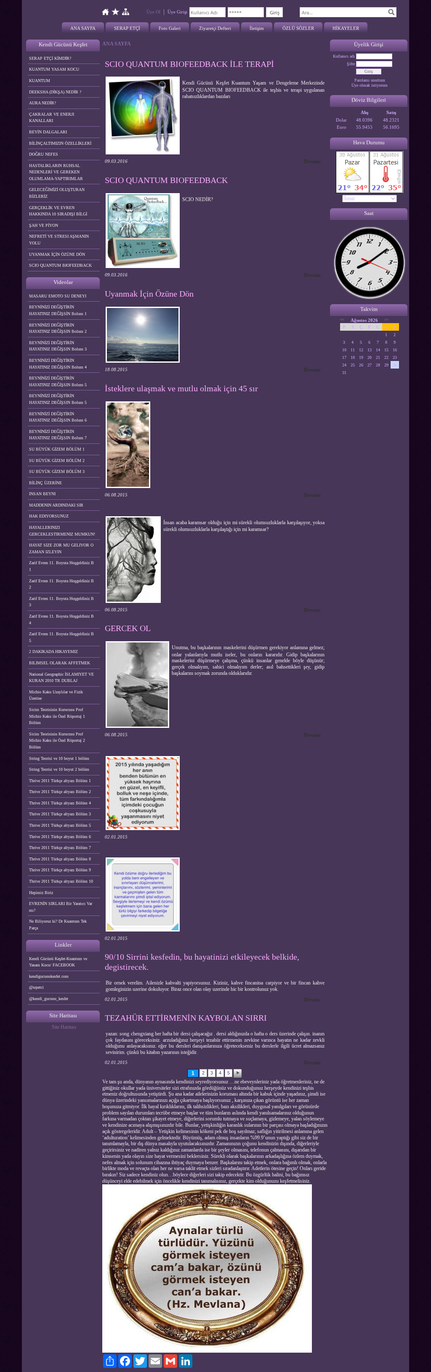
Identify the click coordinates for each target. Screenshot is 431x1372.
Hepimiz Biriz (41, 892)
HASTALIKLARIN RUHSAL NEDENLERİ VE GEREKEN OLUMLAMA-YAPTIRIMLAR (56, 172)
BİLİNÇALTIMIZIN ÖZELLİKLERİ (60, 143)
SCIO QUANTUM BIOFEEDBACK (60, 265)
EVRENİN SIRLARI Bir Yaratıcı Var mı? (60, 907)
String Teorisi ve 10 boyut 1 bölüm (59, 758)
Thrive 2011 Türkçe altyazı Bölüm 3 (60, 814)
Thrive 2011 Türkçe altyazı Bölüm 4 (60, 803)
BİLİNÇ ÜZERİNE (45, 482)
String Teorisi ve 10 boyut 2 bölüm (59, 769)
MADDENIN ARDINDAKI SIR (56, 505)
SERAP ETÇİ (127, 28)
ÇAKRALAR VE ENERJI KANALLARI (51, 117)
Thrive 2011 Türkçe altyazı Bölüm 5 (60, 825)
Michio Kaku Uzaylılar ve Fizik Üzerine (56, 695)
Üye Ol (153, 11)
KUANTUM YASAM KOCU (54, 69)
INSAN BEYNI (42, 493)
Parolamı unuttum (369, 80)
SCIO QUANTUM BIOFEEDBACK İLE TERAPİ (189, 64)
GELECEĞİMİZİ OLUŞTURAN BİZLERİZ (57, 193)
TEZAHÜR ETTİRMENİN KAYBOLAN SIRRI (186, 1017)
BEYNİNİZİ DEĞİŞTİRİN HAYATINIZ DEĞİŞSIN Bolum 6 (58, 417)
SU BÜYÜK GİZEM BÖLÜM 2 (57, 460)
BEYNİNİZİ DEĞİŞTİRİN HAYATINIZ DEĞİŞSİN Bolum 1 (58, 310)
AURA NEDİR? (42, 103)
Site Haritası (64, 1027)
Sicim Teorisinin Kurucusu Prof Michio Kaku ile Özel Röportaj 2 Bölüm (57, 740)
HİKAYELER (346, 28)
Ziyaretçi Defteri (215, 28)
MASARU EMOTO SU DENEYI (57, 296)
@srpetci (36, 987)
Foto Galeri (170, 28)
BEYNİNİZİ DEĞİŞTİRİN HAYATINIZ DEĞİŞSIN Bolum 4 (58, 363)
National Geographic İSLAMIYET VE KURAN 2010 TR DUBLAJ (61, 677)
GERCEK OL (128, 628)
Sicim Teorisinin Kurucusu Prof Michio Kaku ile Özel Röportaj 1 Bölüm (57, 716)
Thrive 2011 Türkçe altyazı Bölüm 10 (61, 881)
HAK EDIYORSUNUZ (49, 516)
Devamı (312, 162)
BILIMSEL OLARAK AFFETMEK (59, 663)
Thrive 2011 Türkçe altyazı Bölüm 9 (60, 870)
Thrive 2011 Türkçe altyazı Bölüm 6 (60, 836)
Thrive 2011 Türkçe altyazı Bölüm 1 (60, 780)
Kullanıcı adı (344, 56)
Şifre (351, 63)
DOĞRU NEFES (43, 154)
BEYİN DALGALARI (48, 132)
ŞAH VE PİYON (43, 225)
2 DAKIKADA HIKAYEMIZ (53, 651)
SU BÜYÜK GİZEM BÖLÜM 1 (57, 449)
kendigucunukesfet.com (49, 976)
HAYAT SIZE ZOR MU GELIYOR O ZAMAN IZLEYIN (61, 548)
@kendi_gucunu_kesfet (48, 998)
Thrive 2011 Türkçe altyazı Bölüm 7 (60, 847)
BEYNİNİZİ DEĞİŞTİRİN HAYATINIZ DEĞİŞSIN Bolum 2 (58, 328)
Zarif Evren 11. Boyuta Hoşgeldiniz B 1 (61, 566)
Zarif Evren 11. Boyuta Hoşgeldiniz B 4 (61, 619)
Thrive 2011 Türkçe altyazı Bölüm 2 (60, 791)
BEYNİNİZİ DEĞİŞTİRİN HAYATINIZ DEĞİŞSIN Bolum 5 (58, 381)
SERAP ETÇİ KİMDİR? (50, 58)
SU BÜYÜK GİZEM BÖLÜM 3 (57, 471)
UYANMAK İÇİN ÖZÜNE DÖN (57, 254)
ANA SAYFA (83, 28)
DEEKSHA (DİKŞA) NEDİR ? (55, 92)
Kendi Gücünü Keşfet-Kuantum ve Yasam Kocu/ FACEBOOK (58, 962)
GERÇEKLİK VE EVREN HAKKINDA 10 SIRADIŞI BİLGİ (58, 211)
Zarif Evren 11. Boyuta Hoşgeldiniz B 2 (61, 584)
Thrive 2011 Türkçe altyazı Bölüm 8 (60, 859)
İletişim (257, 28)
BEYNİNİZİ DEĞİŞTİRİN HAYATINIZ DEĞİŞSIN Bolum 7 (58, 435)
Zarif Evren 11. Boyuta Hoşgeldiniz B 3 (61, 602)
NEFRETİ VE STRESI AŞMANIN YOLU (59, 239)
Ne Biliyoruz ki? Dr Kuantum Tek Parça (58, 924)
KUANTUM (39, 80)
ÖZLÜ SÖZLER (298, 28)
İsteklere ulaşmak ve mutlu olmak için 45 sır (181, 388)
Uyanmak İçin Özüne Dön (149, 293)
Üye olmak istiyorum (369, 85)
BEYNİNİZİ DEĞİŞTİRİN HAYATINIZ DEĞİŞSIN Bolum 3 (58, 346)
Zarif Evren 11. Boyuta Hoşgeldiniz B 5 (61, 637)
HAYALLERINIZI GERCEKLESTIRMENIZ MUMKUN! (62, 530)
